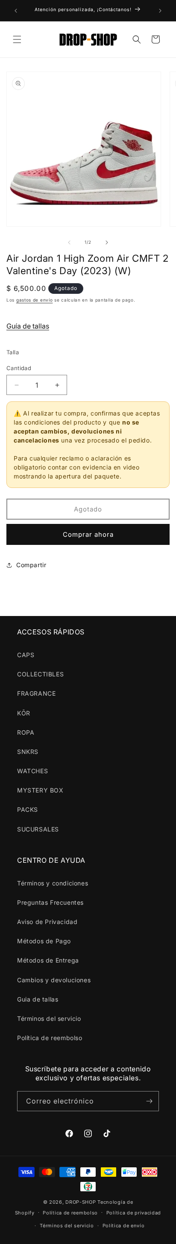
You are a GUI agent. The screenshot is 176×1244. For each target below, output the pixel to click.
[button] (17, 39)
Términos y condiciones (52, 883)
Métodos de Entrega (48, 960)
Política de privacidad (133, 1213)
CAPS (25, 654)
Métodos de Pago (44, 941)
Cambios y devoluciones (54, 980)
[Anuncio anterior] (15, 10)
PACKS (27, 809)
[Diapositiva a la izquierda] (69, 242)
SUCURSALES (38, 829)
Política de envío (124, 1226)
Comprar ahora (88, 534)
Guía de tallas (27, 326)
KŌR (23, 713)
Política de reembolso (49, 1037)
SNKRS (27, 751)
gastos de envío (34, 299)
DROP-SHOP (80, 1202)
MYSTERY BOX (40, 790)
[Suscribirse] (149, 1101)
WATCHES (32, 771)
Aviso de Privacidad (47, 921)
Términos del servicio (49, 1018)
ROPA (25, 732)
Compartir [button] (31, 564)
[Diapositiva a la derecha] (106, 242)
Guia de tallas (37, 999)
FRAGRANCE (36, 693)
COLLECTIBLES (40, 674)
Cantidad (18, 368)
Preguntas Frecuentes (50, 902)
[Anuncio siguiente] (160, 10)
